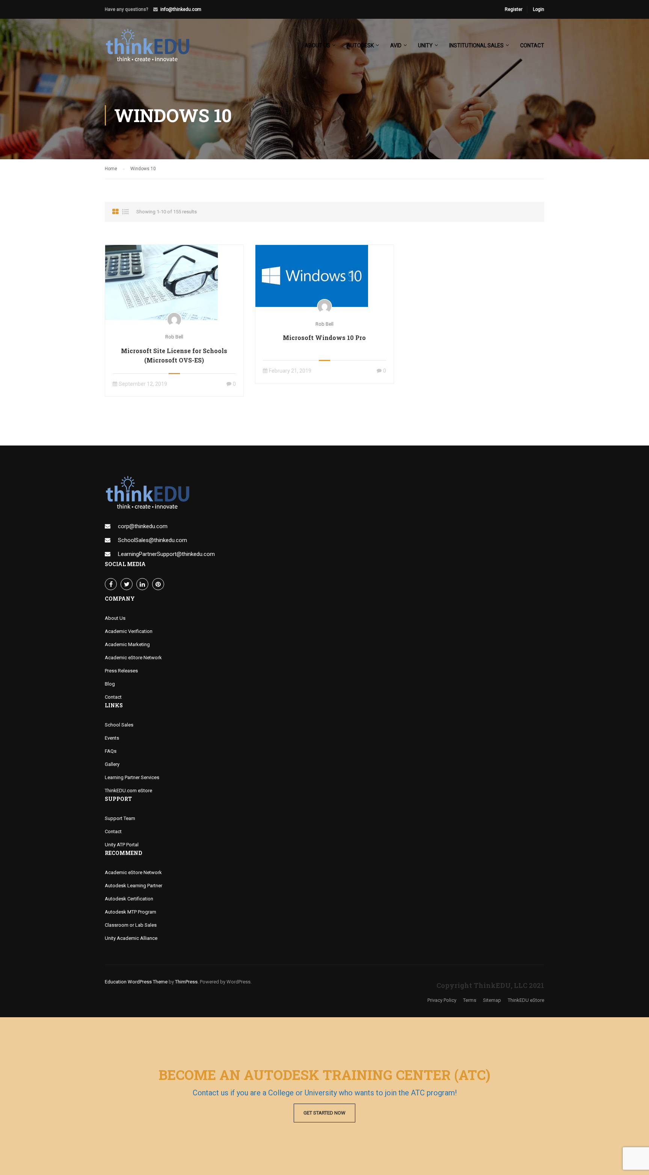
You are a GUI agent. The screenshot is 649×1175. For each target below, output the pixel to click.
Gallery (112, 764)
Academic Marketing (127, 644)
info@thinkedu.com (180, 9)
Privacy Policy (441, 1000)
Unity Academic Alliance (131, 938)
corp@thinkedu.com (143, 526)
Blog (110, 684)
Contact (532, 45)
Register (513, 9)
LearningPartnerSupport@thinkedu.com (166, 554)
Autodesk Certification (129, 899)
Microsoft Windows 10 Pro (324, 337)
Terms (469, 1000)
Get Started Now (324, 1113)
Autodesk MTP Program (130, 912)
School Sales (119, 725)
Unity (425, 45)
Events (112, 738)
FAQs (110, 751)
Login (538, 9)
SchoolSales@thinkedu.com (152, 540)
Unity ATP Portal (122, 844)
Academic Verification (128, 631)
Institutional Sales (476, 45)
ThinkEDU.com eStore (128, 790)
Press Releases (121, 671)
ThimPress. (187, 982)
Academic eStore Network (133, 657)
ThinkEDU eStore (526, 1000)
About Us (115, 618)
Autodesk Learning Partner (133, 885)
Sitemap (492, 1000)
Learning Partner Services (132, 777)
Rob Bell (174, 337)
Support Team (120, 818)
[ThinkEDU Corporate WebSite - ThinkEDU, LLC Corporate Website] (152, 48)
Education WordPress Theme (136, 982)
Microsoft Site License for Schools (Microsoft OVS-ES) (174, 355)
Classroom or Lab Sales (131, 925)
